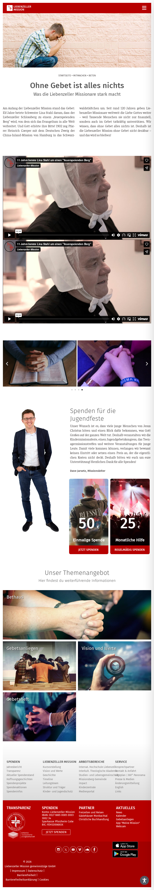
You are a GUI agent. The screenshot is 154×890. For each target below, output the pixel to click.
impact (83, 783)
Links (118, 791)
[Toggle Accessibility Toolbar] (144, 880)
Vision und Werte (99, 648)
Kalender (121, 815)
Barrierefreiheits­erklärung (21, 879)
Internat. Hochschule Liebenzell (97, 767)
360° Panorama (136, 775)
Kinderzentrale (87, 787)
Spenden (13, 762)
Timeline (48, 779)
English (119, 787)
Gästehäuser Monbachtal (93, 815)
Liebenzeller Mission (59, 762)
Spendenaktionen (17, 787)
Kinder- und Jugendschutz (58, 791)
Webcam (121, 826)
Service (121, 762)
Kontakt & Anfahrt (125, 771)
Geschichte (49, 775)
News (119, 812)
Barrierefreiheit (26, 875)
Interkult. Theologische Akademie (98, 771)
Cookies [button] (44, 879)
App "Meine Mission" (128, 823)
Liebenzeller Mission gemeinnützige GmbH (30, 866)
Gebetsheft (18, 699)
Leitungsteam (50, 783)
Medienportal (86, 791)
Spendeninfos (14, 791)
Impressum (18, 870)
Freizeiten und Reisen (91, 812)
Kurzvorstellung (52, 767)
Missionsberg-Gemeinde (92, 779)
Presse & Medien (124, 779)
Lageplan (120, 775)
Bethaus (15, 597)
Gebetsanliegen (22, 648)
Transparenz (13, 771)
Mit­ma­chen (79, 75)
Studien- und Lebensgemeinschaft (98, 775)
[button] (7, 363)
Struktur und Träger (54, 787)
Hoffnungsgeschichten (19, 779)
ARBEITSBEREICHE (91, 762)
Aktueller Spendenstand (20, 775)
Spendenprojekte (16, 783)
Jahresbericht (14, 767)
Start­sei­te (64, 75)
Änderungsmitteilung (127, 783)
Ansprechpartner (124, 767)
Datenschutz (35, 870)
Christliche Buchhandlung (94, 819)
